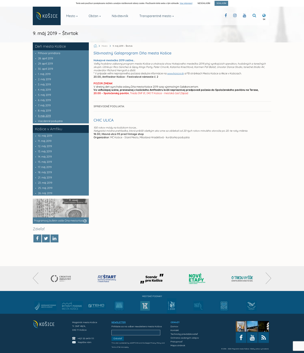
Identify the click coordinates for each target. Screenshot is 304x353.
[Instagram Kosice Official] (235, 16)
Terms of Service (117, 347)
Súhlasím (221, 3)
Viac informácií (186, 3)
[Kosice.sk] (47, 16)
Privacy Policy (155, 343)
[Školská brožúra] (242, 278)
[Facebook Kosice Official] (226, 16)
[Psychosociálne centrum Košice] (224, 307)
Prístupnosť (176, 341)
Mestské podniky (152, 296)
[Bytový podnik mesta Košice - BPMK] (72, 306)
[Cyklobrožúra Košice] (197, 278)
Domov (174, 326)
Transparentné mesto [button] (155, 16)
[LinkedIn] (54, 238)
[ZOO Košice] (171, 312)
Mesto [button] (71, 16)
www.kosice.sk (175, 73)
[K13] (145, 306)
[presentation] (35, 278)
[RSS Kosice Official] (263, 337)
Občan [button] (94, 16)
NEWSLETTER (118, 322)
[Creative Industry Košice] (61, 278)
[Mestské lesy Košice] (119, 307)
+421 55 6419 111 (86, 338)
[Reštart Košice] (106, 278)
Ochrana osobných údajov (185, 337)
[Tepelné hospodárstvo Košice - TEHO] (96, 303)
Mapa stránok (178, 345)
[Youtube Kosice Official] (252, 337)
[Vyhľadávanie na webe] (254, 16)
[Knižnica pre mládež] (251, 307)
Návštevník (120, 16)
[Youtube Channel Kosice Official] (244, 16)
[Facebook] (37, 238)
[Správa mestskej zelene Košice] (198, 307)
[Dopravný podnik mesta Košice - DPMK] (45, 306)
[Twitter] (46, 238)
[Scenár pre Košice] (152, 278)
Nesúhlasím (204, 3)
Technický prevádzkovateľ (184, 334)
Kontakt (175, 330)
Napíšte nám (84, 342)
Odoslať (117, 338)
